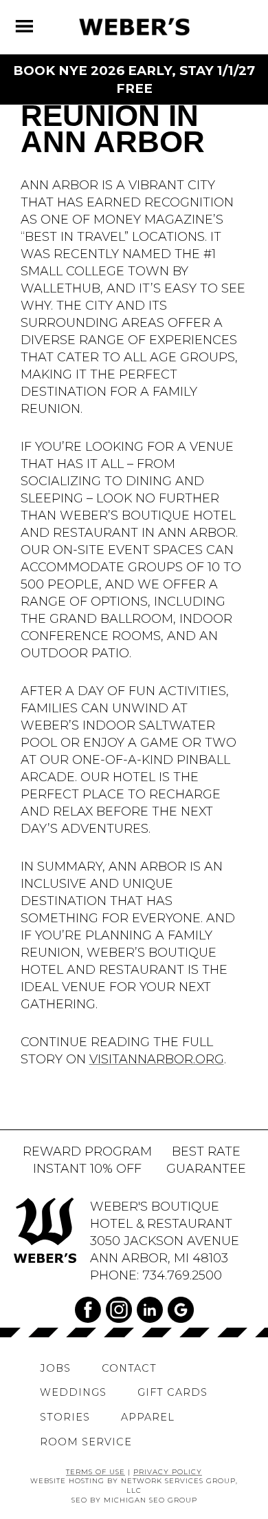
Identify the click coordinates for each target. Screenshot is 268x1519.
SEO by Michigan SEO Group (134, 1500)
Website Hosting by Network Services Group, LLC (134, 1485)
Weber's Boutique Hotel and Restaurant (134, 26)
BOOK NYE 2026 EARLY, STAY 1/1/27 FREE (134, 79)
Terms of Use (95, 1471)
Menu (32, 22)
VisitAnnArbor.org (156, 1059)
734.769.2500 (182, 1275)
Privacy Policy (167, 1471)
